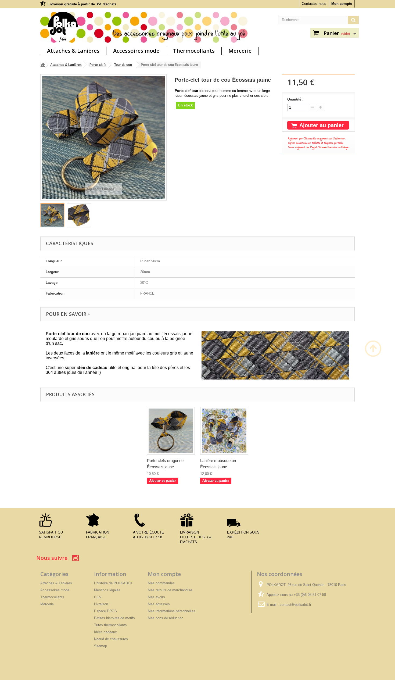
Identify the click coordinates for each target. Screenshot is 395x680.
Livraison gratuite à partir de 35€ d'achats (82, 4)
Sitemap (100, 646)
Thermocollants (194, 50)
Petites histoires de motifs (114, 618)
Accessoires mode (136, 50)
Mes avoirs (156, 597)
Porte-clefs (97, 65)
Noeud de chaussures (111, 639)
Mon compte (341, 4)
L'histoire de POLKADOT (113, 583)
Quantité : (295, 99)
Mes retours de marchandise (170, 590)
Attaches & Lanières (73, 50)
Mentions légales (107, 590)
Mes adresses (159, 604)
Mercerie (240, 50)
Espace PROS (105, 611)
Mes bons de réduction (165, 618)
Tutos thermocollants (110, 625)
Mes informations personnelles (171, 611)
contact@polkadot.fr (295, 605)
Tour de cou (123, 65)
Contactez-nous (314, 4)
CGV (98, 597)
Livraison (101, 604)
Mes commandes (161, 583)
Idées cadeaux (105, 632)
